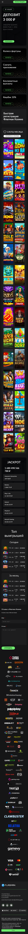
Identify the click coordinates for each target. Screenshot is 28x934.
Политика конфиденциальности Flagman (11, 895)
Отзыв (4, 626)
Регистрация (20, 1)
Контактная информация (12, 900)
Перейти (8, 57)
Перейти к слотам (12, 136)
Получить (8, 41)
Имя (3, 618)
